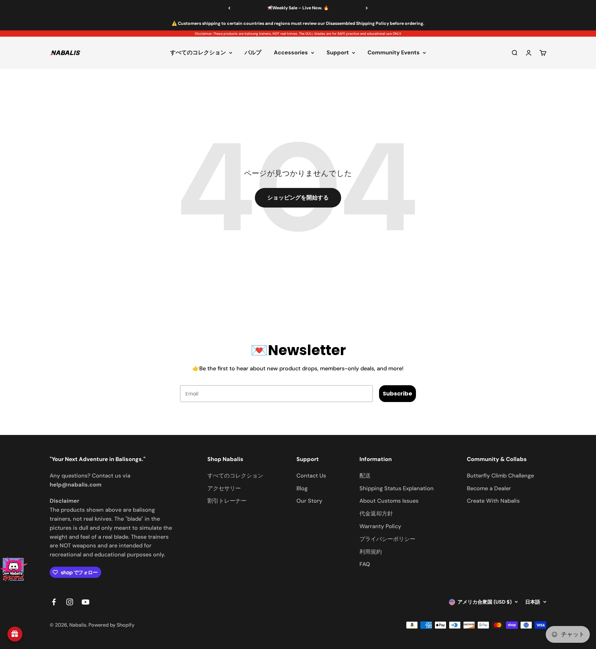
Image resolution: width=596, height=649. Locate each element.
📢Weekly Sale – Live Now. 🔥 (298, 8)
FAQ (364, 564)
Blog (302, 488)
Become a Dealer (489, 488)
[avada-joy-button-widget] (14, 634)
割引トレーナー (226, 501)
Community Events (394, 53)
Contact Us (311, 475)
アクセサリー (224, 488)
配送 (365, 475)
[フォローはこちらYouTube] (85, 602)
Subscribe (397, 393)
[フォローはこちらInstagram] (69, 602)
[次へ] (367, 8)
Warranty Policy (380, 526)
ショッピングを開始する (298, 197)
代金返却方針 (376, 513)
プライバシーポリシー (387, 539)
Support (338, 53)
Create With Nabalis (493, 501)
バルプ (253, 53)
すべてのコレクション (198, 53)
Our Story (309, 501)
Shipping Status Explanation (396, 488)
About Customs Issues (388, 501)
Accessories (291, 53)
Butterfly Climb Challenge (500, 475)
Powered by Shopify (111, 625)
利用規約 (370, 551)
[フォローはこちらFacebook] (54, 602)
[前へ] (229, 8)
